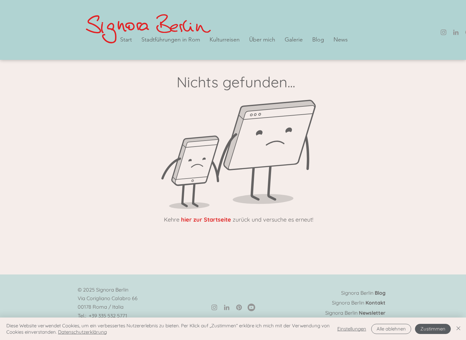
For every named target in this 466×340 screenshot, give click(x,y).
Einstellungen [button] (351, 329)
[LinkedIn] (456, 32)
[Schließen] (458, 329)
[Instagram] (443, 32)
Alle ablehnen (391, 329)
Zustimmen (432, 329)
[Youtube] (251, 307)
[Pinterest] (239, 307)
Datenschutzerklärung (82, 332)
